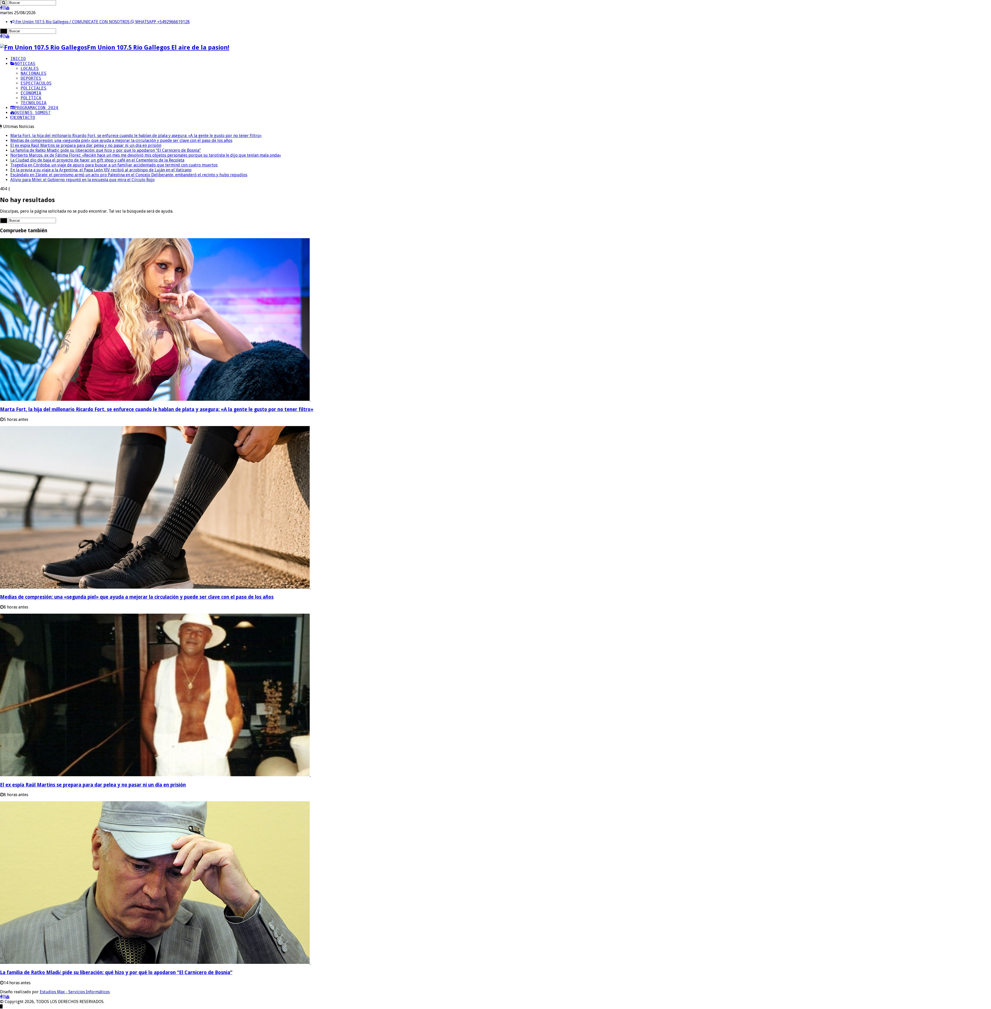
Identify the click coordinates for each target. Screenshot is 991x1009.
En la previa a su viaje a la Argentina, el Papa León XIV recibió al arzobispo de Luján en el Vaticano (100, 169)
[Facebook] (1, 7)
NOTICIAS (25, 63)
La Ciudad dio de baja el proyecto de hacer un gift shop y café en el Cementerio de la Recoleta (97, 160)
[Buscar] (3, 2)
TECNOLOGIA (33, 102)
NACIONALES (33, 73)
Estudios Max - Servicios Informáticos (75, 991)
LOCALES (30, 68)
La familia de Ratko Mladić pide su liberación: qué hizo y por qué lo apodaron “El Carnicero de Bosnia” (105, 150)
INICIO (18, 58)
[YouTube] (8, 7)
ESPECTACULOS (36, 83)
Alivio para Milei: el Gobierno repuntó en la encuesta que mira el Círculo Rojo (82, 179)
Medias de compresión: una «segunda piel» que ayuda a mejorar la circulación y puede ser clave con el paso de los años (121, 140)
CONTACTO (24, 117)
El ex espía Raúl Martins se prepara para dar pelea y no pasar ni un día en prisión (85, 145)
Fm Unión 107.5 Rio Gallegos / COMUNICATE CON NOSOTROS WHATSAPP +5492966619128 (102, 21)
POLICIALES (33, 88)
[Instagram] (4, 7)
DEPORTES (31, 78)
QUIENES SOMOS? (32, 112)
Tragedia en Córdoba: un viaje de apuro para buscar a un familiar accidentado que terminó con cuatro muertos (114, 165)
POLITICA (31, 97)
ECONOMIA (31, 93)
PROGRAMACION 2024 (36, 107)
